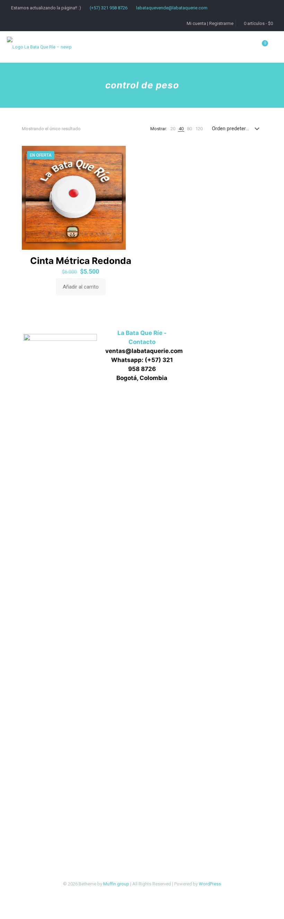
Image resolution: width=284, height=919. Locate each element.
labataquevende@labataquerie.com (171, 7)
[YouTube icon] (149, 894)
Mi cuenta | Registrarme (210, 23)
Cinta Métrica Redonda (80, 260)
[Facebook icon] (134, 894)
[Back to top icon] (250, 905)
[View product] (130, 170)
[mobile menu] (229, 47)
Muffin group (116, 883)
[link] (173, 128)
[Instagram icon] (156, 894)
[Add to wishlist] (130, 185)
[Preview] (130, 200)
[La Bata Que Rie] (39, 46)
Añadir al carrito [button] (81, 287)
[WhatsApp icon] (127, 894)
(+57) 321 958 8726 (108, 7)
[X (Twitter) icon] (142, 894)
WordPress (210, 883)
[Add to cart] (130, 155)
